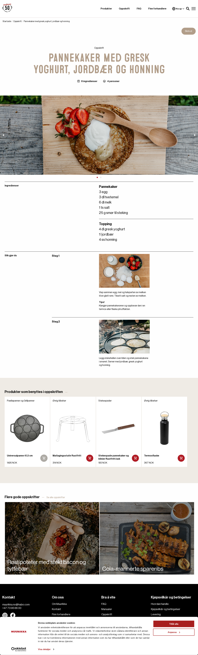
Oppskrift (124, 9)
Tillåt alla (173, 624)
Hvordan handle (160, 604)
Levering (156, 614)
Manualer (106, 609)
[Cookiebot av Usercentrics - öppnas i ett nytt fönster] (18, 649)
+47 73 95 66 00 (11, 608)
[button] (188, 8)
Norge (179, 9)
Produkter (106, 9)
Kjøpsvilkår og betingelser (165, 609)
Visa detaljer (44, 649)
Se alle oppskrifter (56, 497)
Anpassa (172, 632)
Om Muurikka (59, 604)
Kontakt (56, 609)
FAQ (139, 9)
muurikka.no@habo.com (16, 604)
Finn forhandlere (157, 9)
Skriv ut (188, 31)
